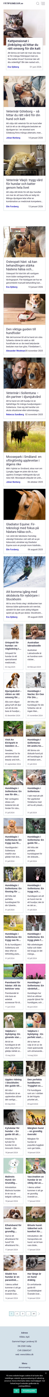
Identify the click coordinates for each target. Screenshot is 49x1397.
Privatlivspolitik (29, 1391)
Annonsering (24, 1367)
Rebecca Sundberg (15, 414)
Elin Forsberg (12, 206)
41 (34, 1314)
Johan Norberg (13, 138)
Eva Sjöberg (13, 67)
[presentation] (7, 27)
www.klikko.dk (26, 1354)
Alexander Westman (15, 351)
